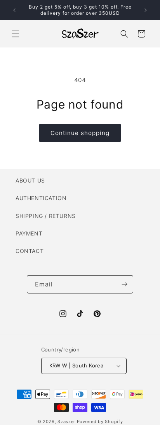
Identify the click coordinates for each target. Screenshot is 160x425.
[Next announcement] (145, 10)
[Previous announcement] (14, 10)
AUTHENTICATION (41, 198)
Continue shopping (80, 133)
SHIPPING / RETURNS (46, 215)
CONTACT (29, 251)
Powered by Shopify (100, 421)
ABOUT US (30, 180)
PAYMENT (29, 233)
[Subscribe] (124, 284)
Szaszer (66, 421)
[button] (15, 33)
